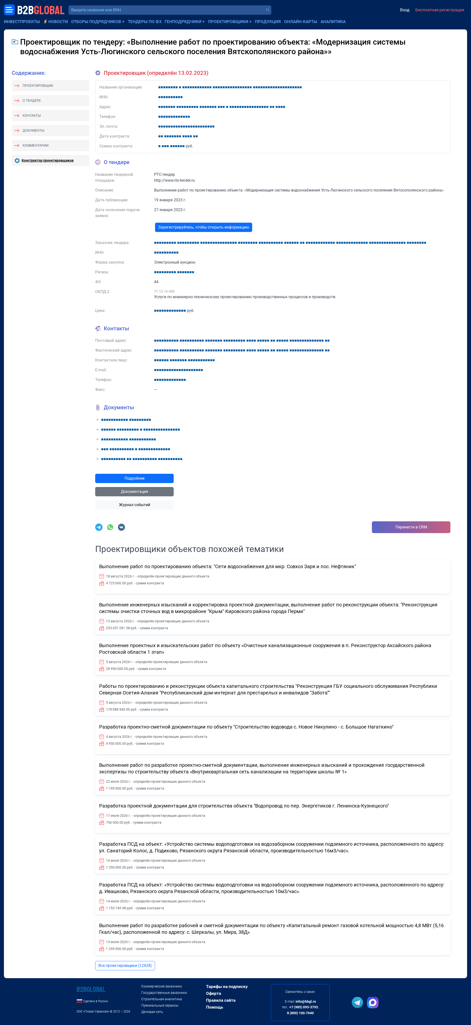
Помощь (214, 1007)
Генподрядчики (183, 21)
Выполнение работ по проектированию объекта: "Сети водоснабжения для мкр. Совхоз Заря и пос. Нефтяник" (227, 566)
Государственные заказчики (164, 993)
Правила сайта (221, 1000)
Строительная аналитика (161, 999)
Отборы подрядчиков (96, 21)
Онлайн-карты (300, 21)
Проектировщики (228, 21)
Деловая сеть (152, 1012)
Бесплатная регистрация (439, 9)
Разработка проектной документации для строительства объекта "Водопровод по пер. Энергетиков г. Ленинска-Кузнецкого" (244, 806)
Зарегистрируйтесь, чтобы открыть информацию (203, 227)
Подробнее (134, 478)
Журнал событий (134, 504)
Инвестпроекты (22, 21)
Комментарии (36, 145)
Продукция (268, 21)
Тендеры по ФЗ (144, 21)
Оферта (213, 993)
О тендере (32, 100)
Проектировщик (38, 86)
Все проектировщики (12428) (125, 965)
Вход (404, 9)
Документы (33, 130)
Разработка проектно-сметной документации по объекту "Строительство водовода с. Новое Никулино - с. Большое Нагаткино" (246, 727)
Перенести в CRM (411, 527)
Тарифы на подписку (227, 986)
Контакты (32, 115)
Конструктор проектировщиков (48, 160)
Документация (134, 491)
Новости (58, 21)
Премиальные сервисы (160, 1005)
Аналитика (333, 21)
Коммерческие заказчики (161, 986)
